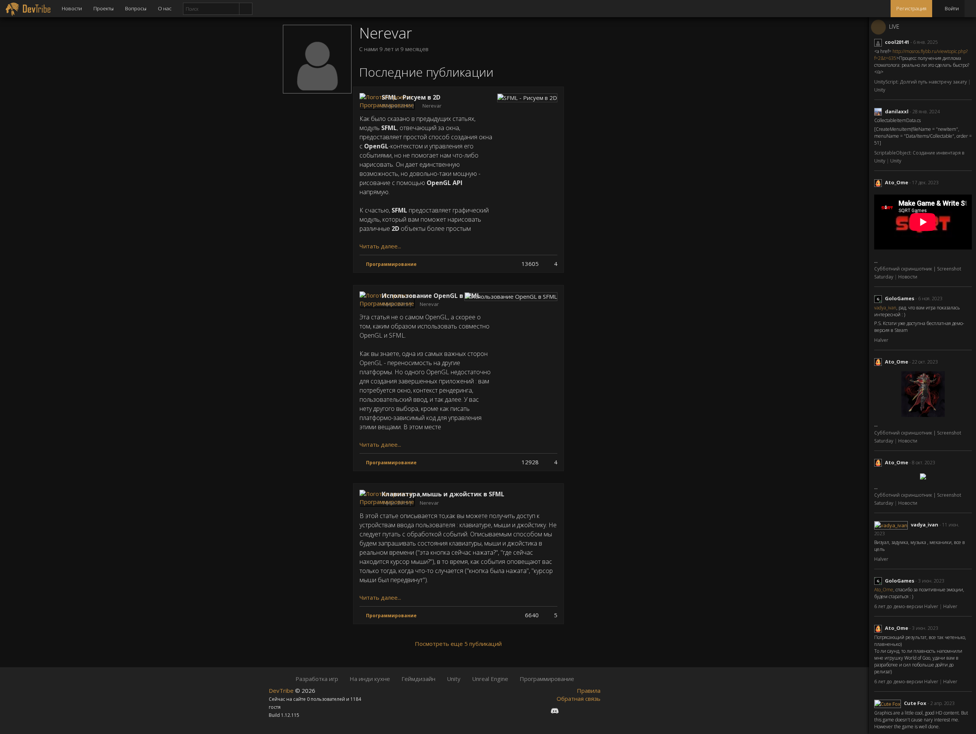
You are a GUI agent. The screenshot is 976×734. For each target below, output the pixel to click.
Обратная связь (578, 698)
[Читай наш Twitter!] (569, 711)
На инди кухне (370, 678)
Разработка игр (316, 678)
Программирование (547, 678)
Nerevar (431, 105)
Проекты (103, 8)
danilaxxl (897, 111)
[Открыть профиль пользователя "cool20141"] (879, 42)
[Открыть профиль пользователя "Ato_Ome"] (879, 182)
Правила (588, 690)
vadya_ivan (885, 307)
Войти (951, 8)
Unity (879, 90)
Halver (881, 340)
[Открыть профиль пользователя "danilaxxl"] (879, 111)
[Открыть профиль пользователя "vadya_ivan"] (892, 524)
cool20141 (897, 42)
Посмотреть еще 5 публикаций (458, 643)
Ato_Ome (896, 182)
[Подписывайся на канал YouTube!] (582, 711)
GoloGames (899, 298)
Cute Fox (915, 703)
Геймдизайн (418, 678)
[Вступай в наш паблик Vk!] (540, 711)
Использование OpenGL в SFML (431, 295)
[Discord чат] (555, 711)
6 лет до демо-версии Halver (906, 606)
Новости (72, 8)
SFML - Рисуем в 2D (411, 97)
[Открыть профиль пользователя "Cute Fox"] (889, 703)
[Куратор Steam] (594, 711)
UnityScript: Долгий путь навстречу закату (921, 82)
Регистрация (911, 8)
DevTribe (282, 690)
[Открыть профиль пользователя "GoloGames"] (879, 298)
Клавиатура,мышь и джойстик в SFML (443, 494)
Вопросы (135, 8)
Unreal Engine (490, 678)
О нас (165, 8)
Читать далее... (380, 246)
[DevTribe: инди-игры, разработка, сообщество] (28, 8)
